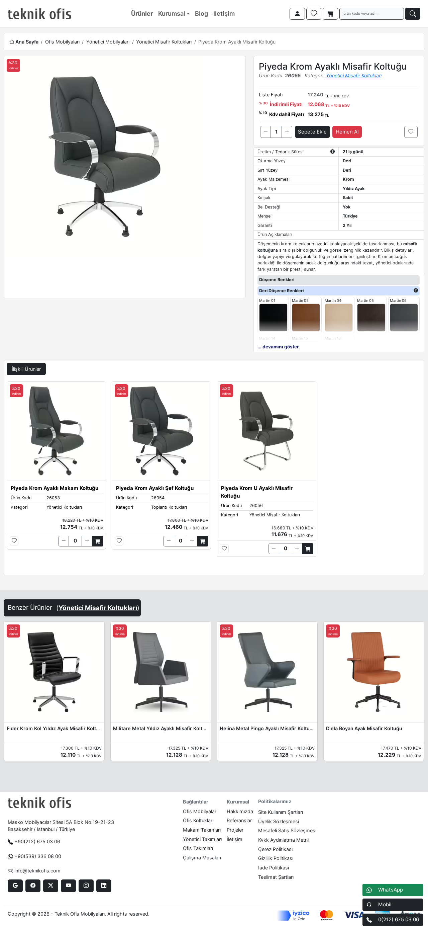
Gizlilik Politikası (275, 858)
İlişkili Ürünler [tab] (26, 369)
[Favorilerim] (314, 14)
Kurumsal (171, 13)
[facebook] (32, 885)
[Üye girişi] (297, 14)
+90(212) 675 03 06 (37, 841)
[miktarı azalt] (265, 132)
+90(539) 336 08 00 (37, 856)
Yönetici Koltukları (64, 507)
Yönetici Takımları (202, 839)
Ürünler (142, 13)
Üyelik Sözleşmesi (278, 821)
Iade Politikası (273, 867)
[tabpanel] (214, 476)
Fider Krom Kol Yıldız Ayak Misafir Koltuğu (54, 728)
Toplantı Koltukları (169, 507)
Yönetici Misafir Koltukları (164, 42)
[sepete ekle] (97, 541)
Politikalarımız (274, 801)
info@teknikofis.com (37, 870)
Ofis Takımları (198, 848)
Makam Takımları (202, 830)
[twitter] (50, 885)
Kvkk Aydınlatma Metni (283, 840)
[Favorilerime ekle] (411, 132)
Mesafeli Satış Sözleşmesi (287, 830)
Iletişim (224, 13)
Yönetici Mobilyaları (107, 42)
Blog (201, 13)
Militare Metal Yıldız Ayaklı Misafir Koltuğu (160, 728)
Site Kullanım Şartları (280, 812)
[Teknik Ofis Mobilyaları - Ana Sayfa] (39, 13)
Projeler (235, 830)
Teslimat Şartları (276, 877)
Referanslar (239, 820)
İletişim (234, 839)
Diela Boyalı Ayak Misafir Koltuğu (364, 728)
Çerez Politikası (275, 849)
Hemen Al (347, 132)
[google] (15, 885)
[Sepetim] (330, 14)
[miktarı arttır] (287, 132)
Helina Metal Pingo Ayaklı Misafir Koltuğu (267, 728)
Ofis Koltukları (198, 820)
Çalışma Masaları (202, 857)
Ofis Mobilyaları (62, 42)
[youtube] (68, 885)
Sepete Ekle (312, 132)
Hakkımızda (240, 811)
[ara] (412, 14)
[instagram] (86, 885)
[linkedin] (103, 885)
